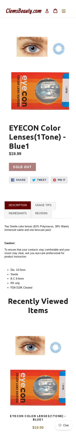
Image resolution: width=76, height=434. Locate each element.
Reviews (41, 213)
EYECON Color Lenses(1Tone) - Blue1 (38, 417)
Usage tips (43, 205)
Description (18, 205)
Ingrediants (18, 213)
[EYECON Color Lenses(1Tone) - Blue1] (38, 368)
